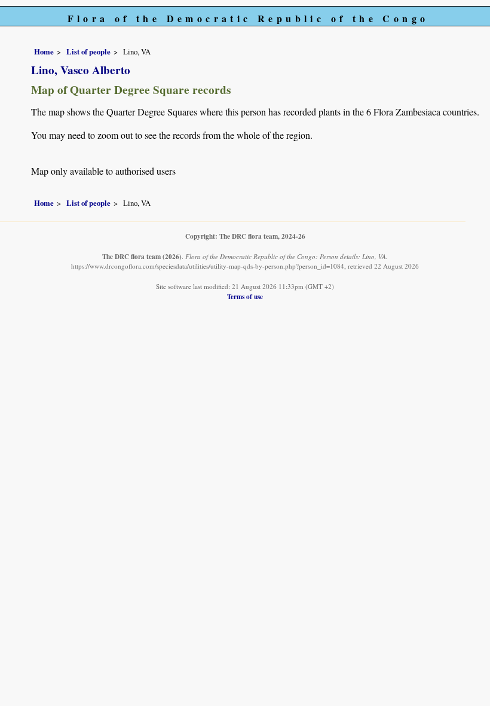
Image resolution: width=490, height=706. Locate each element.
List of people (88, 51)
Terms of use (245, 296)
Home (44, 51)
